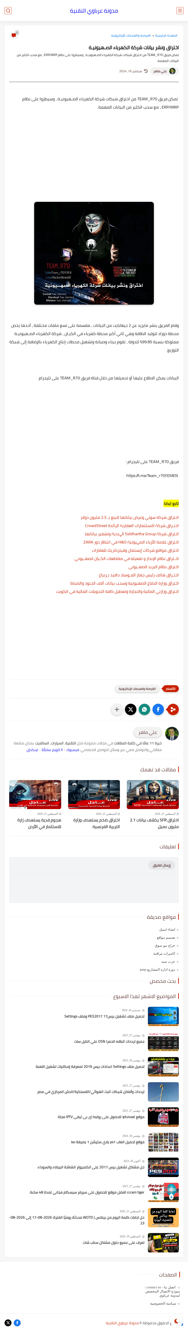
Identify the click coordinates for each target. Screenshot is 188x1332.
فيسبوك (72, 749)
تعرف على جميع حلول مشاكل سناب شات (113, 1243)
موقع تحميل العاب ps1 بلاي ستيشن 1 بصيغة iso (107, 1142)
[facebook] (17, 1322)
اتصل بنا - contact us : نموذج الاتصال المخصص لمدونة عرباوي (162, 1291)
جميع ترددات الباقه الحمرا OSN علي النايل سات (109, 1041)
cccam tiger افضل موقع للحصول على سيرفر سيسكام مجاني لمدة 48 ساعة (87, 1192)
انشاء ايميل (167, 929)
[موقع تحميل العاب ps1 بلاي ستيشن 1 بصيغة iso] (163, 1142)
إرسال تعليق (162, 865)
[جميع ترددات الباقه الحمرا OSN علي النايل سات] (163, 1041)
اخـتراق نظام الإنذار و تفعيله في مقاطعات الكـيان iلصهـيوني (127, 558)
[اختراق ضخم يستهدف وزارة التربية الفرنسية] (94, 794)
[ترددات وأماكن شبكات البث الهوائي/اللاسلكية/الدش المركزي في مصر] (163, 1092)
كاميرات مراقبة (164, 953)
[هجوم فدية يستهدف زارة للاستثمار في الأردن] (35, 794)
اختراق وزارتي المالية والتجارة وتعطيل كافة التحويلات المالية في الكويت (117, 591)
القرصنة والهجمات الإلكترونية (131, 35)
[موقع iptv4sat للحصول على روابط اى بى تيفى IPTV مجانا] (163, 1117)
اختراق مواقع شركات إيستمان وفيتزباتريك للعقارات (135, 550)
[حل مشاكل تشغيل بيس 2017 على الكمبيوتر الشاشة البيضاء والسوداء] (163, 1167)
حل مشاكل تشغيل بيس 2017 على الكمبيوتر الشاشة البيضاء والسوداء (91, 1167)
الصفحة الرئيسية (166, 35)
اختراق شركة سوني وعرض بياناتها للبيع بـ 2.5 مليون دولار (130, 517)
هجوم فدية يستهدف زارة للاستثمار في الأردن (39, 823)
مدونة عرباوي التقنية (94, 10)
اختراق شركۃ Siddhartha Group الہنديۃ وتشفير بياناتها (132, 534)
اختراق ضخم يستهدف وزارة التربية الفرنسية (96, 823)
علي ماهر (160, 71)
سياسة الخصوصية (163, 1303)
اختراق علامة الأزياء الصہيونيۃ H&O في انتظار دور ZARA (131, 542)
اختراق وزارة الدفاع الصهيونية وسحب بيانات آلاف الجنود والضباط (124, 583)
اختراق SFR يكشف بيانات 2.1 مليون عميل (154, 823)
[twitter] (8, 1322)
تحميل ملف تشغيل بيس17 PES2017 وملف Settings (104, 1016)
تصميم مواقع (166, 937)
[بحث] (8, 10)
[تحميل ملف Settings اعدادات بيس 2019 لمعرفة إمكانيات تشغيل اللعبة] (163, 1066)
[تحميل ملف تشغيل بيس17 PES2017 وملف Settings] (163, 1016)
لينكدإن (32, 749)
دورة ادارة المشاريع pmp (157, 969)
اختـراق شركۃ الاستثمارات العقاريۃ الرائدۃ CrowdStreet (132, 525)
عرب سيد (168, 961)
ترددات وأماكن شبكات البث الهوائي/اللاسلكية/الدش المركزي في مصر (90, 1092)
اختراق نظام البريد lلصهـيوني (153, 566)
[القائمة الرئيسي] (180, 10)
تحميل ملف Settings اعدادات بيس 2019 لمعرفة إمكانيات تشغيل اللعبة (90, 1067)
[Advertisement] (94, 155)
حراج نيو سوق (165, 945)
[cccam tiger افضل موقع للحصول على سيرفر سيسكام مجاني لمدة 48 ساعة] (163, 1192)
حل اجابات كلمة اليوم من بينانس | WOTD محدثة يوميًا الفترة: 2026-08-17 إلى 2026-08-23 (76, 1220)
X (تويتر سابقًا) (52, 749)
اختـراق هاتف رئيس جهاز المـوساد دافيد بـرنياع (139, 575)
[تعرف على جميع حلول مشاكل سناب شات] (163, 1242)
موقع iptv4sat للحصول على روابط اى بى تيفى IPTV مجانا (101, 1117)
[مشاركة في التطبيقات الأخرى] (117, 709)
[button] (158, 709)
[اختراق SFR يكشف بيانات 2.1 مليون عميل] (153, 794)
